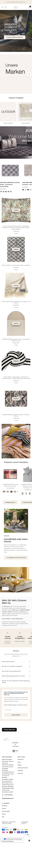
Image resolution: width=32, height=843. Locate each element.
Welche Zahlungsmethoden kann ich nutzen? (13, 676)
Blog (3, 816)
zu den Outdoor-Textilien (14, 34)
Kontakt (4, 814)
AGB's (19, 762)
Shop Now (16, 210)
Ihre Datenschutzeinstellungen (14, 839)
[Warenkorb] (29, 7)
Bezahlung (4, 805)
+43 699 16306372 (8, 794)
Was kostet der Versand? (8, 661)
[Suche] (6, 7)
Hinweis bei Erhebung (7, 841)
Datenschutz (21, 759)
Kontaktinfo (20, 770)
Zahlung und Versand (23, 767)
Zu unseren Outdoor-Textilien (16, 557)
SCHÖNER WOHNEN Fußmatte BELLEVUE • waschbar (10, 485)
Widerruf (20, 765)
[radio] (4, 491)
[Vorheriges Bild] (3, 74)
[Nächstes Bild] (29, 74)
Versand (4, 808)
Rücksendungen (6, 811)
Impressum (20, 773)
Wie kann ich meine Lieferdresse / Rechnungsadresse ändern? (15, 681)
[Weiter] (29, 177)
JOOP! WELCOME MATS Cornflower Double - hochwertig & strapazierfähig (10, 184)
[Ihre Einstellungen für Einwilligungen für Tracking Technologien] (29, 840)
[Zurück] (2, 177)
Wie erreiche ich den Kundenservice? (11, 671)
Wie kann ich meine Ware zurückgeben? (12, 666)
